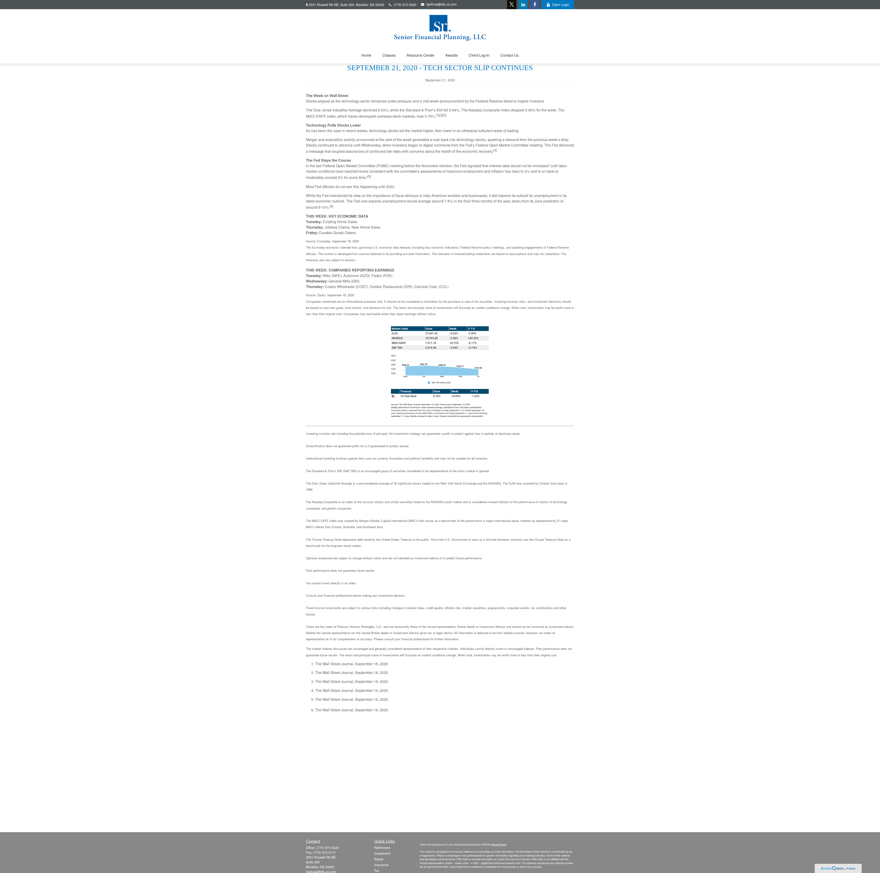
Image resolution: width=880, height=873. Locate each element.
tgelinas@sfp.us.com (441, 4)
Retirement (382, 847)
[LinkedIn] (523, 4)
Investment (382, 853)
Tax (377, 870)
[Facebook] (534, 4)
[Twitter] (511, 4)
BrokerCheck (499, 844)
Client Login (560, 4)
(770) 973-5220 (405, 4)
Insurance (381, 864)
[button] (366, 55)
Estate (378, 859)
